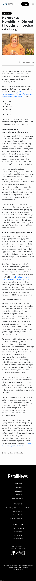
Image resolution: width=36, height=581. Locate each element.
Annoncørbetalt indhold (18, 518)
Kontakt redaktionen (18, 528)
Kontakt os (18, 532)
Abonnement (18, 487)
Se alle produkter (18, 498)
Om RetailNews (18, 539)
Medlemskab (18, 491)
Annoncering (18, 494)
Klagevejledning (18, 515)
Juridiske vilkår (18, 511)
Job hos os (18, 535)
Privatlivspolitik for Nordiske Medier (18, 508)
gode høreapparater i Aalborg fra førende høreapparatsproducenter (17, 94)
